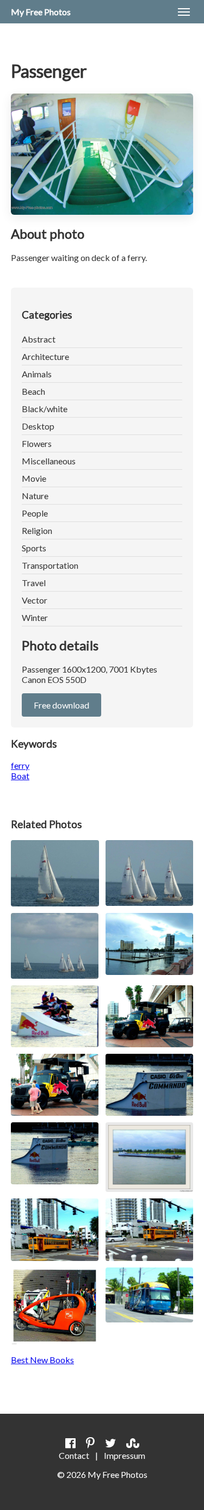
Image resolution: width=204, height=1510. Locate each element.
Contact (74, 1455)
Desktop (38, 426)
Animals (37, 374)
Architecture (45, 356)
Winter (35, 617)
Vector (34, 600)
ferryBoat (20, 770)
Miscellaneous (49, 461)
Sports (34, 548)
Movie (34, 478)
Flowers (37, 443)
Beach (33, 391)
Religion (37, 530)
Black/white (44, 408)
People (35, 513)
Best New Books (42, 1359)
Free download (61, 705)
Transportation (50, 565)
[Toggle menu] (184, 12)
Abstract (38, 339)
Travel (34, 582)
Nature (35, 495)
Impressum (124, 1455)
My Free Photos (41, 12)
